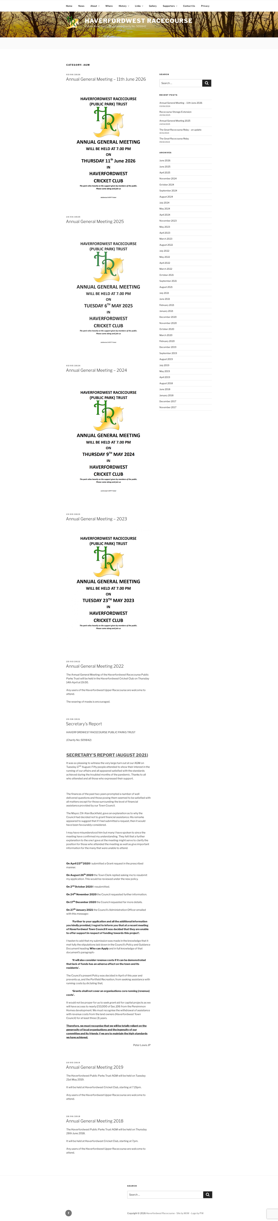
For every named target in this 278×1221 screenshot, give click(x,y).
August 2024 (166, 196)
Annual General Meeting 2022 (95, 666)
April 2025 (164, 172)
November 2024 (168, 178)
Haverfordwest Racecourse (139, 20)
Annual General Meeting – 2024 (96, 370)
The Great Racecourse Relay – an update (180, 129)
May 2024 (164, 208)
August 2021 (166, 287)
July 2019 (164, 365)
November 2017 (167, 407)
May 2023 (164, 226)
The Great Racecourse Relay (174, 138)
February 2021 (166, 305)
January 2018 (166, 395)
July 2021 (164, 293)
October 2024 (166, 184)
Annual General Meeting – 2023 (96, 518)
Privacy (205, 6)
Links (138, 6)
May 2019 (164, 371)
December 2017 (167, 401)
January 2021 (166, 311)
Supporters (169, 6)
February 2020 (167, 341)
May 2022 (164, 257)
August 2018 (166, 383)
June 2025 (164, 166)
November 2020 (168, 323)
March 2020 (165, 335)
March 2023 (165, 238)
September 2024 (168, 190)
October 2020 (166, 329)
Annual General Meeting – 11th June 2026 (106, 79)
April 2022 (164, 262)
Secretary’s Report (84, 723)
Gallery (153, 6)
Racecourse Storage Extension (175, 111)
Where (109, 6)
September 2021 (168, 280)
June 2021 (164, 299)
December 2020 (168, 317)
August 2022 (166, 244)
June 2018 (164, 389)
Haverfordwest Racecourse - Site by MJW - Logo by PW (175, 1213)
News (81, 6)
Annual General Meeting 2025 (95, 221)
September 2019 (168, 353)
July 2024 (164, 202)
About (93, 6)
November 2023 (168, 220)
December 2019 (167, 347)
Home (69, 6)
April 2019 (164, 377)
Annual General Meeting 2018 (94, 1120)
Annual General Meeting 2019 (94, 1067)
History (123, 6)
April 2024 (164, 214)
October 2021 (166, 275)
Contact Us (189, 6)
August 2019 (166, 359)
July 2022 (164, 250)
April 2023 (164, 232)
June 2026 (164, 160)
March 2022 (165, 268)
